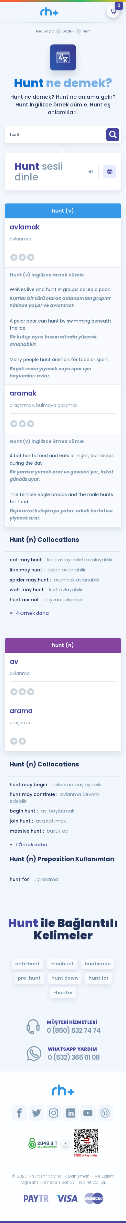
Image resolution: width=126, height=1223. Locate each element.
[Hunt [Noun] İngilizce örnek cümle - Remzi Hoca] (49, 11)
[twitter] (36, 1113)
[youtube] (88, 1113)
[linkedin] (71, 1113)
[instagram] (53, 1113)
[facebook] (19, 1113)
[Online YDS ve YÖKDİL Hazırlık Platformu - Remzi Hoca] (63, 1089)
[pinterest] (105, 1113)
